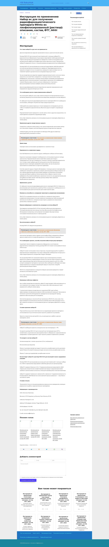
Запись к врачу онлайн (57, 3)
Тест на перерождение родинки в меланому (77, 34)
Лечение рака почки (75, 426)
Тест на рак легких (76, 21)
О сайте (67, 3)
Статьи (84, 8)
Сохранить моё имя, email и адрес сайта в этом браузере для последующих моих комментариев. (42, 477)
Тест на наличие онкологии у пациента (79, 43)
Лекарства (77, 8)
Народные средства (50, 8)
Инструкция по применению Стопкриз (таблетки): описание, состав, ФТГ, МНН (27, 520)
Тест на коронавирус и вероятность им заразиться (79, 47)
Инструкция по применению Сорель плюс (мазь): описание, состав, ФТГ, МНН (45, 497)
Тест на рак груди (76, 27)
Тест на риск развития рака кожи (79, 39)
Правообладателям (46, 537)
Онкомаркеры (24, 8)
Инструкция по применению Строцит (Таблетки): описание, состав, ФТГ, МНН (45, 519)
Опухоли (40, 8)
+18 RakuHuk (26, 2)
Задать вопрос (68, 8)
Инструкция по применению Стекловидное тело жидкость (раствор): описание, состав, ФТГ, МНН (81, 497)
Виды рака (33, 8)
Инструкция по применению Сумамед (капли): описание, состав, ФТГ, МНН (63, 519)
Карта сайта (36, 533)
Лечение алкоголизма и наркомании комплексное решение (77, 423)
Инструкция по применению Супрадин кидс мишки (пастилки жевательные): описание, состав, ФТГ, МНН (81, 520)
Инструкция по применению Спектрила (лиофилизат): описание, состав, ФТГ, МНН (63, 497)
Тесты (60, 8)
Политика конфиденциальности (29, 537)
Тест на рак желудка (77, 24)
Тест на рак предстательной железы (79, 30)
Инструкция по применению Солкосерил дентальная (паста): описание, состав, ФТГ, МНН (27, 497)
